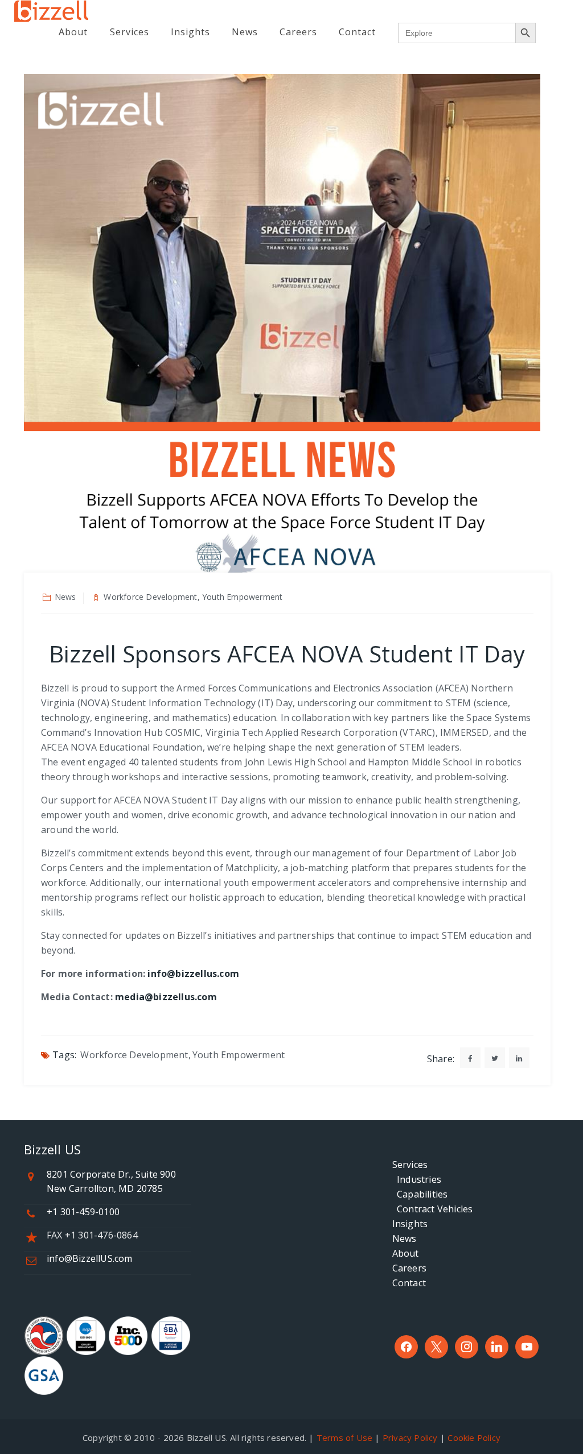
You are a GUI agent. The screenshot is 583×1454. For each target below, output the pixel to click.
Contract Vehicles (432, 1209)
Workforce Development (134, 1055)
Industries (416, 1179)
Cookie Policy (473, 1437)
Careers (298, 32)
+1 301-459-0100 (83, 1212)
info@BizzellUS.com (90, 1258)
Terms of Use (344, 1437)
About (73, 32)
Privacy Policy (410, 1437)
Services (129, 32)
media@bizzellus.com (166, 997)
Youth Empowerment (238, 1055)
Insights (190, 32)
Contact (357, 32)
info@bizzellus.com (193, 973)
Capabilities (420, 1194)
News (245, 32)
